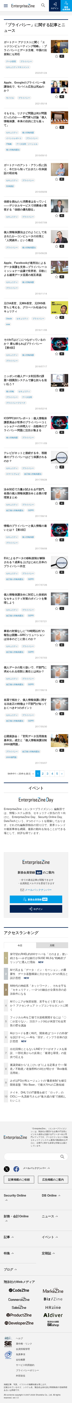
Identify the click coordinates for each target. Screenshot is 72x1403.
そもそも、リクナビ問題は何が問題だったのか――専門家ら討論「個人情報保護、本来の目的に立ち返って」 (25, 119)
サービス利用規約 (25, 1364)
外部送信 (20, 1375)
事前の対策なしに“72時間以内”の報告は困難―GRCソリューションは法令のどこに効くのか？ (24, 635)
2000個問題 (11, 757)
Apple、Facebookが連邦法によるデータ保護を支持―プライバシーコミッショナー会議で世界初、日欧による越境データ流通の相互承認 (25, 269)
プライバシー (26, 61)
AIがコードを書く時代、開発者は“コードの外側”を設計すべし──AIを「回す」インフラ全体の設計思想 (39, 1037)
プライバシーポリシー (27, 1370)
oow (8, 324)
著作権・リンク (24, 1343)
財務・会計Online (16, 1216)
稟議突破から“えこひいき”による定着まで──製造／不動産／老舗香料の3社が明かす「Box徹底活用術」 (38, 1069)
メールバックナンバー (38, 890)
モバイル (10, 97)
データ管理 (11, 61)
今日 (20, 945)
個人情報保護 (28, 132)
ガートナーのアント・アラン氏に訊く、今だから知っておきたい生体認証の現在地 (25, 169)
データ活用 (27, 397)
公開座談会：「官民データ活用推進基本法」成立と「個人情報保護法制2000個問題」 (25, 740)
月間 (52, 945)
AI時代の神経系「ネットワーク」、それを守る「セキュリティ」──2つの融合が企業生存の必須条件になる (38, 989)
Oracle (9, 318)
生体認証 (10, 186)
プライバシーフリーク (15, 402)
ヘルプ (19, 1338)
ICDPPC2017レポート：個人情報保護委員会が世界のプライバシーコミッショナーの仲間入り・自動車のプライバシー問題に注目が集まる (25, 424)
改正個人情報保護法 (32, 474)
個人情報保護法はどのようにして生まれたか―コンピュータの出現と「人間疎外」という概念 (25, 236)
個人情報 (10, 391)
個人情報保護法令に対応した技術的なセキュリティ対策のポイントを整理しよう (25, 598)
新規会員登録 (37, 899)
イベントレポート (14, 138)
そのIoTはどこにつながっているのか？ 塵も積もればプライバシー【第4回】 (25, 343)
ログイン (38, 909)
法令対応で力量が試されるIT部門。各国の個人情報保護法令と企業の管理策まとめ (25, 493)
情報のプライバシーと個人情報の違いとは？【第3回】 (25, 527)
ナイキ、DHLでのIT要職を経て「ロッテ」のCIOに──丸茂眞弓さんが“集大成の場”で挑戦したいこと (38, 1096)
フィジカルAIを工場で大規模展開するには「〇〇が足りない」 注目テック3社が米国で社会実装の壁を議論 (38, 1021)
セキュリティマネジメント (17, 67)
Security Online (15, 1195)
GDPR (31, 510)
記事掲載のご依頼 (19, 1179)
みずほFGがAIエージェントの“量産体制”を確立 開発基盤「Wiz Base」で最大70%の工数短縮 (39, 1082)
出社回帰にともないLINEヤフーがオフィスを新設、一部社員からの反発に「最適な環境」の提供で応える (38, 1053)
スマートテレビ (13, 474)
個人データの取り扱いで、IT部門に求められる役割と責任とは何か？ (25, 669)
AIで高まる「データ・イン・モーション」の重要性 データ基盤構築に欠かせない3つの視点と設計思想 (39, 974)
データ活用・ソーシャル (26, 144)
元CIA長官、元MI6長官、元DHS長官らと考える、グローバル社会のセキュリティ (25, 307)
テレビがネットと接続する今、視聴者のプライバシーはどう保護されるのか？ (25, 457)
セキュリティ (12, 132)
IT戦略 (9, 144)
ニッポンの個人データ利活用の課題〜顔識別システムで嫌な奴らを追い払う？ (25, 380)
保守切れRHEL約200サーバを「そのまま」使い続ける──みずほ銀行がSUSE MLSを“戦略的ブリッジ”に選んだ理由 (38, 958)
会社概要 (20, 1359)
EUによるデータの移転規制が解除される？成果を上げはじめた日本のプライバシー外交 (25, 562)
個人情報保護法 (13, 149)
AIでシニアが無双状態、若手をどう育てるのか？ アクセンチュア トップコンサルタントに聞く (39, 1005)
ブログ (8, 1269)
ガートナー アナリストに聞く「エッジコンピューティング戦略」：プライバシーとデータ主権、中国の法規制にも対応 (25, 48)
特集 (7, 1253)
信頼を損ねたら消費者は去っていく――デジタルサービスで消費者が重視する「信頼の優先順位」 (25, 205)
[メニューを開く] (6, 5)
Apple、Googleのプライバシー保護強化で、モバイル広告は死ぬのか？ (24, 86)
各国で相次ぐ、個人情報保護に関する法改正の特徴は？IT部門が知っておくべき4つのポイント (25, 704)
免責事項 (20, 1354)
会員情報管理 (23, 1348)
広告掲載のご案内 (53, 1179)
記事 (7, 1237)
